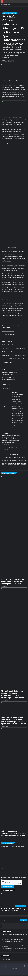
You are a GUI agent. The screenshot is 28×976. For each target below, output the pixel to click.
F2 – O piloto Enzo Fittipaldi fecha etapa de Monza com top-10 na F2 (13, 909)
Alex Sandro (4, 60)
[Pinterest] (10, 449)
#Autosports (17, 435)
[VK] (12, 449)
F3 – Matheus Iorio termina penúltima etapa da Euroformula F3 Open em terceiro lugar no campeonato (13, 694)
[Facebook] (7, 430)
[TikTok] (19, 468)
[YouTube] (15, 468)
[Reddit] (11, 449)
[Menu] (26, 4)
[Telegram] (3, 975)
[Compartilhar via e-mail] (13, 449)
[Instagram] (17, 468)
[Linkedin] (8, 449)
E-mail (2, 868)
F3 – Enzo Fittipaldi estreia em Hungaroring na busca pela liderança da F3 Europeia (13, 581)
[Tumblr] (9, 449)
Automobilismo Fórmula (10, 8)
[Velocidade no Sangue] (6, 4)
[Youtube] (10, 430)
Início (3, 8)
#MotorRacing (16, 438)
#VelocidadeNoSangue (7, 442)
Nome (2, 863)
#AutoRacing (5, 435)
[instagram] (12, 430)
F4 (15, 13)
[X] (13, 468)
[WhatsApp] (2, 975)
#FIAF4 (13, 437)
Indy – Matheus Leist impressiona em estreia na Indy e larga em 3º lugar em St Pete (14, 833)
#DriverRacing (5, 437)
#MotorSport (5, 440)
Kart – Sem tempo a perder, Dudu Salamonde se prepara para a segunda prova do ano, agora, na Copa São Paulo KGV (13, 720)
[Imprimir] (14, 449)
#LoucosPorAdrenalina (7, 438)
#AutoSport (11, 435)
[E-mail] (5, 430)
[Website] (9, 468)
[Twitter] (8, 430)
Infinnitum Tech (14, 968)
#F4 (10, 437)
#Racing (17, 440)
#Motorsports (12, 440)
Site (2, 873)
